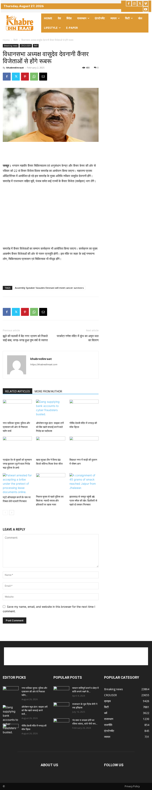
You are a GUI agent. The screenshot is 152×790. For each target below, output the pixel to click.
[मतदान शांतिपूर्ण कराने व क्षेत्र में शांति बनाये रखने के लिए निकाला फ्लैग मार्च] (61, 691)
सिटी (15, 40)
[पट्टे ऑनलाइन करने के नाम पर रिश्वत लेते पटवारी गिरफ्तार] (17, 483)
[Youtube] (146, 9)
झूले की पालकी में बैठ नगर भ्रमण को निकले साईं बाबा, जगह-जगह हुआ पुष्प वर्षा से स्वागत (25, 338)
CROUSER (26, 45)
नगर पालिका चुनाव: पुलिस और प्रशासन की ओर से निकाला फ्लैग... (34, 692)
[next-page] (11, 512)
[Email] (43, 77)
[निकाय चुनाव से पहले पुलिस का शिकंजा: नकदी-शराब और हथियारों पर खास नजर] (50, 483)
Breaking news (10, 45)
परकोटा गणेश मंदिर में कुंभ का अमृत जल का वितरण (78, 338)
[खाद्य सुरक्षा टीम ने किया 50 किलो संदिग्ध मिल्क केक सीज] (50, 446)
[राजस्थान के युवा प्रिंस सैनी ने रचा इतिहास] (61, 707)
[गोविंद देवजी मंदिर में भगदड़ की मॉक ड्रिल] (84, 410)
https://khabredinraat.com (43, 364)
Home (6, 40)
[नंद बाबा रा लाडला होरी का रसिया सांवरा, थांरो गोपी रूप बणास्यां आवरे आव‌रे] (61, 723)
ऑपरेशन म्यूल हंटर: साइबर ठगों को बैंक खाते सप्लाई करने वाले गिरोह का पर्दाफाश (50, 427)
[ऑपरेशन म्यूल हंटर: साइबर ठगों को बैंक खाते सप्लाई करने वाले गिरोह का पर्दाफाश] (50, 410)
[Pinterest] (25, 77)
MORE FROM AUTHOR (48, 391)
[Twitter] (140, 3)
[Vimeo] (146, 3)
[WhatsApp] (34, 77)
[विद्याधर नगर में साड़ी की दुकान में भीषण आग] (84, 446)
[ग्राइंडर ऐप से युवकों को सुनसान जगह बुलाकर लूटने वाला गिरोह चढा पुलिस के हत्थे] (17, 446)
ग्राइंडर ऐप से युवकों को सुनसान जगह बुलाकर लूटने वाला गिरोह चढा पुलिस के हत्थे (17, 463)
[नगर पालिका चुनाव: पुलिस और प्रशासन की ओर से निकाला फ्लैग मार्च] (17, 410)
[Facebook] (129, 3)
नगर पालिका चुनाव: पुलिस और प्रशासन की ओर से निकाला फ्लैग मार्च (16, 427)
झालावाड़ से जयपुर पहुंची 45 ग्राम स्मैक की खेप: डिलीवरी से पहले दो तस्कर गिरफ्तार (83, 500)
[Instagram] (134, 3)
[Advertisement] (50, 153)
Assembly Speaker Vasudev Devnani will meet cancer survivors (49, 287)
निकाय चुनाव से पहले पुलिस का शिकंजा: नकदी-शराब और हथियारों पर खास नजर (50, 500)
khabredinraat (15, 67)
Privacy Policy (132, 786)
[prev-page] (5, 512)
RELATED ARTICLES (17, 391)
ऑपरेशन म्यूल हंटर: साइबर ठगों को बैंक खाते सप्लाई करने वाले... (35, 710)
